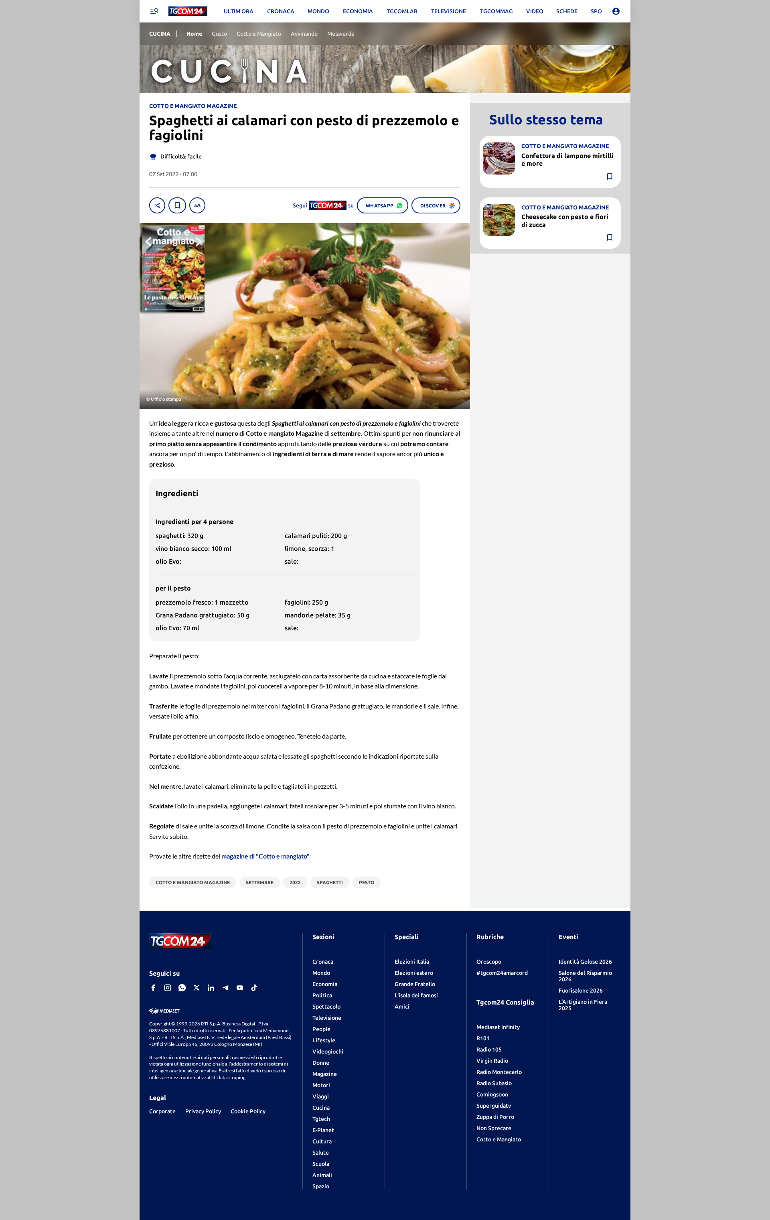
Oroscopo (488, 961)
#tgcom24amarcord (502, 973)
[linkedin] (211, 988)
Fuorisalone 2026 (581, 990)
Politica (322, 995)
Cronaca (322, 961)
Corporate (162, 1111)
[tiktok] (254, 988)
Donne (320, 1063)
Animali (322, 1175)
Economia (324, 984)
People (321, 1029)
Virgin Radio (492, 1061)
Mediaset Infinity (498, 1027)
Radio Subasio (494, 1083)
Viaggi (320, 1096)
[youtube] (240, 988)
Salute (320, 1152)
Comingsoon (492, 1094)
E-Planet (323, 1130)
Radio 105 (489, 1049)
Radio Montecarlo (499, 1072)
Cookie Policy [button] (248, 1111)
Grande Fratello (415, 984)
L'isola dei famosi (416, 995)
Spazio (320, 1186)
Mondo (321, 973)
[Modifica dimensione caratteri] (197, 205)
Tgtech (321, 1119)
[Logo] (187, 11)
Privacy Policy (203, 1111)
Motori (321, 1085)
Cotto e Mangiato (498, 1139)
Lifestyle (323, 1040)
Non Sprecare (493, 1128)
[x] (196, 988)
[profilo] (616, 11)
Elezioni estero (414, 973)
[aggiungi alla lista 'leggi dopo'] (177, 205)
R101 (483, 1038)
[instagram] (168, 988)
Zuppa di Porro (495, 1117)
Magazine (324, 1074)
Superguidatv (493, 1105)
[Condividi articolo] (157, 205)
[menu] (154, 11)
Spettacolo (326, 1006)
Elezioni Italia (412, 961)
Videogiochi (327, 1051)
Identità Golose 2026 (585, 961)
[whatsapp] (182, 988)
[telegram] (225, 988)
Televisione (326, 1018)
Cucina (321, 1107)
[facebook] (153, 988)
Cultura (322, 1141)
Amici (402, 1006)
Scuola (320, 1164)
